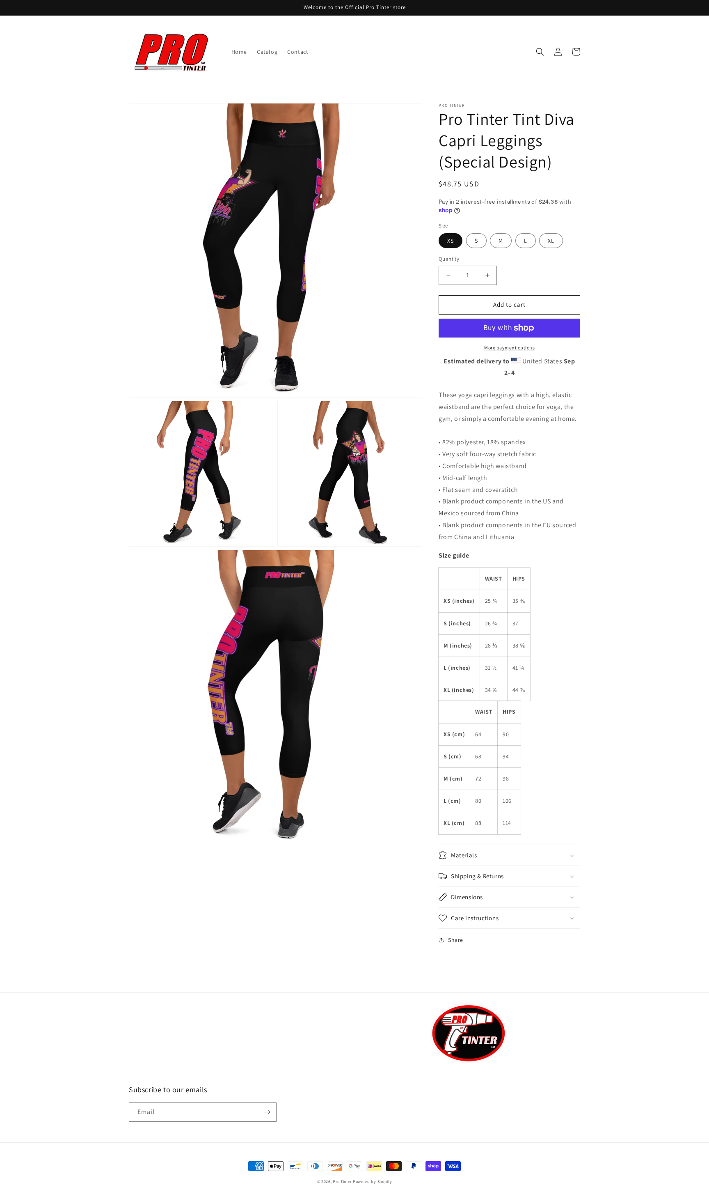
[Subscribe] (267, 1112)
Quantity (449, 258)
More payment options (509, 348)
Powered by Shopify (372, 1181)
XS (450, 240)
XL (551, 240)
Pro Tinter (342, 1181)
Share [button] (455, 940)
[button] (540, 52)
